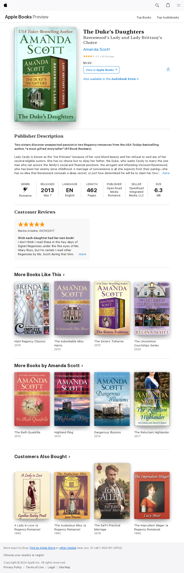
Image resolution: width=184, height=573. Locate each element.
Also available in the (109, 79)
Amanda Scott (96, 49)
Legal (51, 567)
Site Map (64, 567)
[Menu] (178, 5)
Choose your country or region (24, 555)
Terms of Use (35, 567)
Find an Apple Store (42, 548)
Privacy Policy (13, 567)
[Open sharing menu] (168, 69)
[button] (157, 5)
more (166, 173)
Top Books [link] (143, 17)
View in (100, 70)
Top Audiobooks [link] (168, 17)
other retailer (68, 548)
